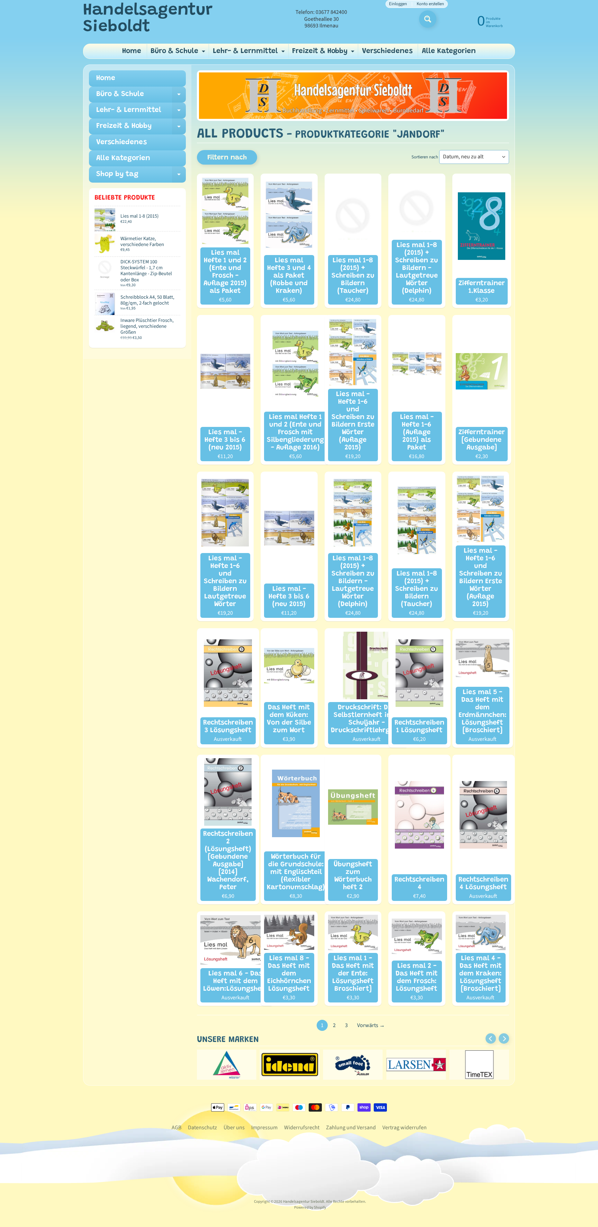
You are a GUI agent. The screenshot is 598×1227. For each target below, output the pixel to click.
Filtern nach (227, 157)
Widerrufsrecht (301, 1127)
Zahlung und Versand (351, 1127)
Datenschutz (202, 1127)
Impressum (264, 1127)
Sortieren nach (424, 157)
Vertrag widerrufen (404, 1127)
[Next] (504, 1038)
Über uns (234, 1127)
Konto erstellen (430, 4)
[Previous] (491, 1038)
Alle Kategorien (449, 51)
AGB (176, 1127)
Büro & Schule (179, 53)
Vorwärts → (371, 1025)
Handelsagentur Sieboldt (147, 19)
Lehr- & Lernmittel (250, 53)
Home (131, 51)
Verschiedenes (387, 51)
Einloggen (398, 4)
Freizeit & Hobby (324, 53)
